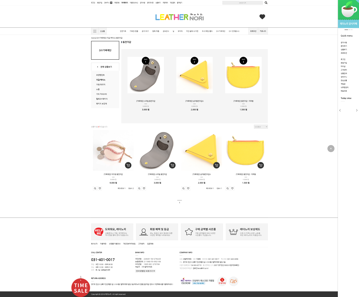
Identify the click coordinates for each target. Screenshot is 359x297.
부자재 (180, 31)
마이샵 (343, 66)
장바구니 (107, 3)
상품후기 (158, 3)
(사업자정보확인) (233, 265)
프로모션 (253, 31)
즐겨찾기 (179, 3)
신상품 (102, 31)
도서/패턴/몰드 (207, 31)
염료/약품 (155, 31)
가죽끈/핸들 (134, 31)
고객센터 (141, 244)
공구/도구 (145, 31)
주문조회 (116, 3)
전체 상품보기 (106, 67)
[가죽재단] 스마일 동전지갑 (145, 101)
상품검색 (344, 73)
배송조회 (344, 91)
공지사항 (142, 3)
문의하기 (344, 46)
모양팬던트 (100, 75)
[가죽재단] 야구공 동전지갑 (113, 174)
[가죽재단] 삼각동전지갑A (194, 101)
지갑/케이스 (111, 38)
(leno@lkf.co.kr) (203, 268)
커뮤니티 (263, 31)
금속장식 (166, 31)
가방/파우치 (100, 84)
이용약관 (103, 244)
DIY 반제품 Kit (234, 31)
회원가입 (99, 3)
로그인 (93, 3)
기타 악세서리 (101, 94)
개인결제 (172, 3)
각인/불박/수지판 (192, 31)
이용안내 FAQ (134, 3)
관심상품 (344, 80)
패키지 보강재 (101, 104)
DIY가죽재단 (220, 31)
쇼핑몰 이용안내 (114, 244)
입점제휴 (150, 244)
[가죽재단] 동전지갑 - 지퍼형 (243, 101)
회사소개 (94, 244)
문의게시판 (150, 3)
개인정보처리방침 (129, 244)
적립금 (343, 84)
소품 (98, 89)
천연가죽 (123, 31)
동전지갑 (119, 38)
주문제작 (165, 3)
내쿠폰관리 (344, 87)
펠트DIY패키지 (102, 99)
